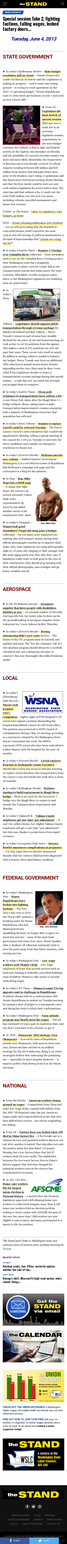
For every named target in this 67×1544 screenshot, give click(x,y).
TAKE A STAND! (55, 1519)
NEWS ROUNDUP (21, 1515)
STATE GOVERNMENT (19, 1519)
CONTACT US (53, 1524)
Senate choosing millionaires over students (37, 223)
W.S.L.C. (14, 1524)
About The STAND (32, 1524)
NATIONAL (50, 1515)
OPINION (38, 1519)
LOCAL (37, 1515)
